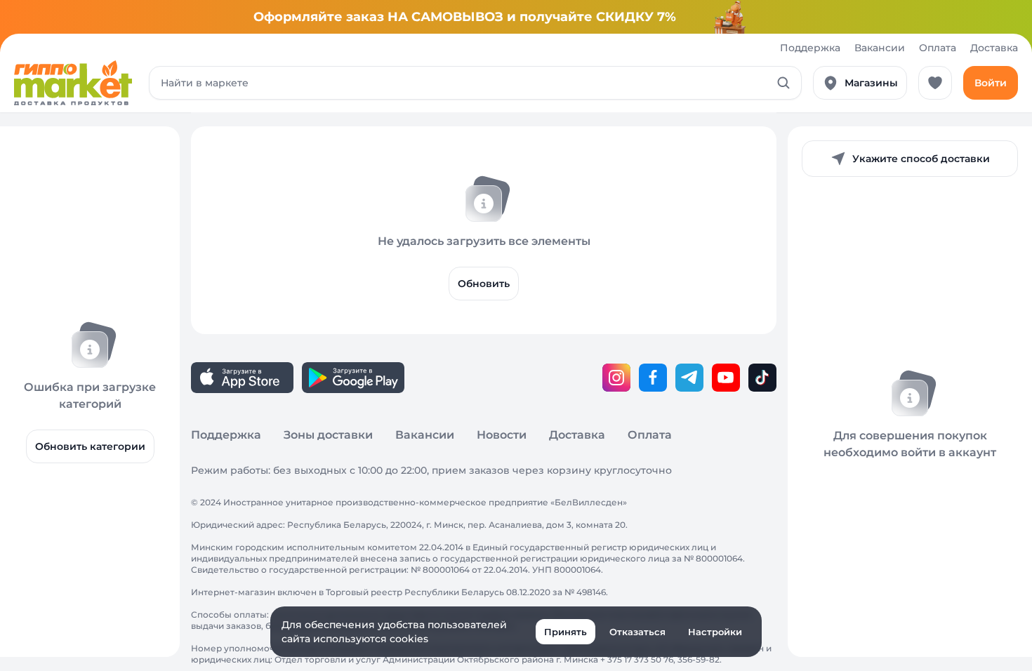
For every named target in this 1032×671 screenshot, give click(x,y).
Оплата (937, 47)
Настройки (715, 631)
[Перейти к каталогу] (73, 82)
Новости (502, 434)
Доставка (994, 47)
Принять (565, 631)
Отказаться (637, 631)
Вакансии (879, 47)
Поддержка (810, 47)
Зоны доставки (328, 434)
